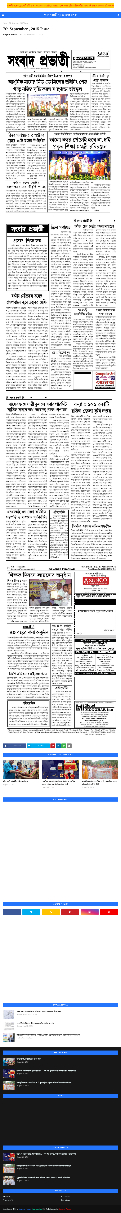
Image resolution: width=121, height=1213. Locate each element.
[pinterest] (70, 912)
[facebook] (12, 912)
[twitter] (31, 912)
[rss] (51, 912)
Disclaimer (65, 1200)
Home (5, 23)
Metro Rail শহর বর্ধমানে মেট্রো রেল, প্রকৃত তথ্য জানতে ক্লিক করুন (39, 1011)
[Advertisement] (25, 849)
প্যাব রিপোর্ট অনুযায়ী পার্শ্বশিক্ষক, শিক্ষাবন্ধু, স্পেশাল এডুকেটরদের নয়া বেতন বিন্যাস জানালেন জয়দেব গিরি (48, 1035)
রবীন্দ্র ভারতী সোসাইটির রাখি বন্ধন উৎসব (15, 781)
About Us (6, 1197)
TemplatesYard (37, 1209)
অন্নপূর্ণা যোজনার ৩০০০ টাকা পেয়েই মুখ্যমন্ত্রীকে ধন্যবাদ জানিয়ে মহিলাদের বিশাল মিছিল (99, 782)
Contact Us (65, 1197)
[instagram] (90, 912)
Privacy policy (9, 1200)
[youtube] (109, 912)
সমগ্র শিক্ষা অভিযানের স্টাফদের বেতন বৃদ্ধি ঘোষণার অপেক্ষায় (35, 1023)
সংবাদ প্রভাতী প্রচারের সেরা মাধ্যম (60, 14)
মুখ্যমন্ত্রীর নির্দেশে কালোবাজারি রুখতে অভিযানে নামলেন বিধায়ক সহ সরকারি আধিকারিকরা (43, 1177)
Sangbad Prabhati (10, 34)
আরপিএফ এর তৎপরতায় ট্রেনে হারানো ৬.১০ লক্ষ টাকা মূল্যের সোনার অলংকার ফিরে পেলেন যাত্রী (58, 782)
